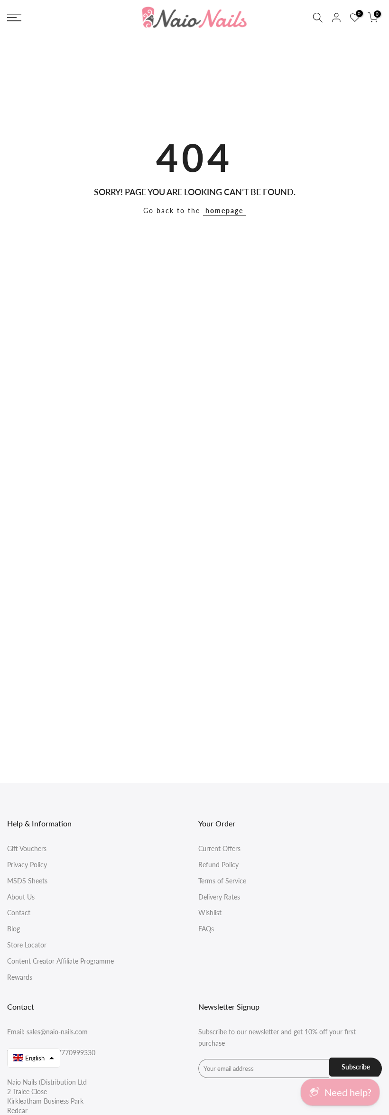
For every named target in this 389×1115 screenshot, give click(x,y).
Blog (13, 929)
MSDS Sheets (27, 881)
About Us (21, 897)
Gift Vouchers (26, 848)
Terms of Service (222, 881)
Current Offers (219, 848)
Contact (18, 913)
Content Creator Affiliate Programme (60, 961)
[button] (34, 1058)
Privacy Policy (27, 865)
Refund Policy (218, 865)
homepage (224, 210)
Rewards (19, 977)
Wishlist (210, 913)
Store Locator (26, 945)
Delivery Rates (219, 897)
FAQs (206, 929)
